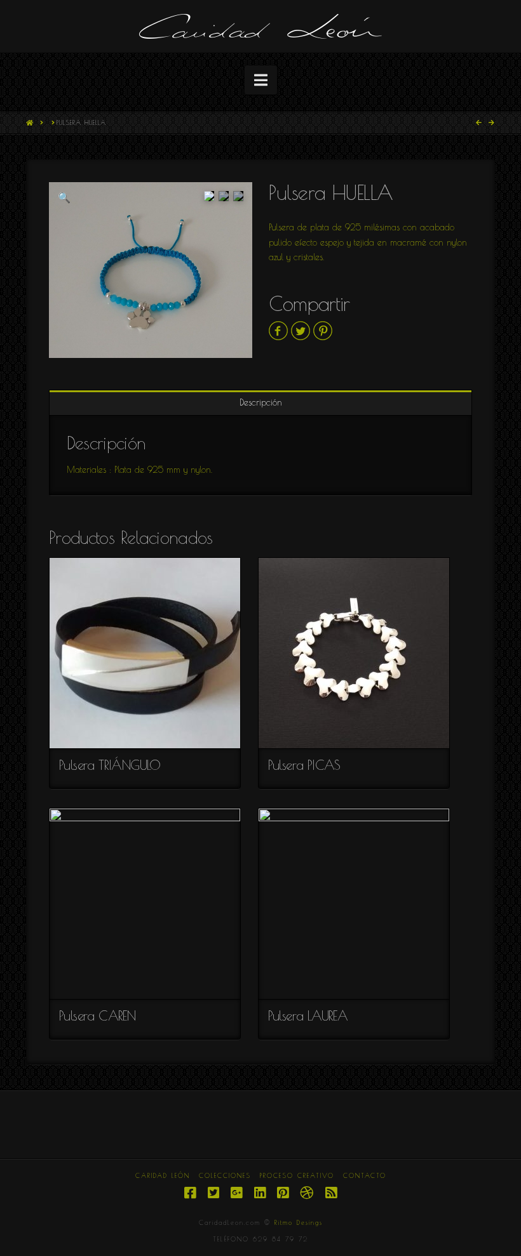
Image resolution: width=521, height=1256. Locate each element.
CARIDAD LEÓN (162, 1175)
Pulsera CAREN (97, 1015)
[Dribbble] (306, 1193)
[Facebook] (190, 1193)
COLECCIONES (225, 1175)
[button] (261, 80)
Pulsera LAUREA (308, 1015)
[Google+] (236, 1193)
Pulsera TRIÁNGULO (110, 764)
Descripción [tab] (261, 402)
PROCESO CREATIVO (297, 1175)
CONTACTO (364, 1175)
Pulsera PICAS (304, 764)
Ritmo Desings (298, 1222)
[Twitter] (213, 1193)
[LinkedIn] (260, 1193)
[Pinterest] (282, 1193)
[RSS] (331, 1193)
